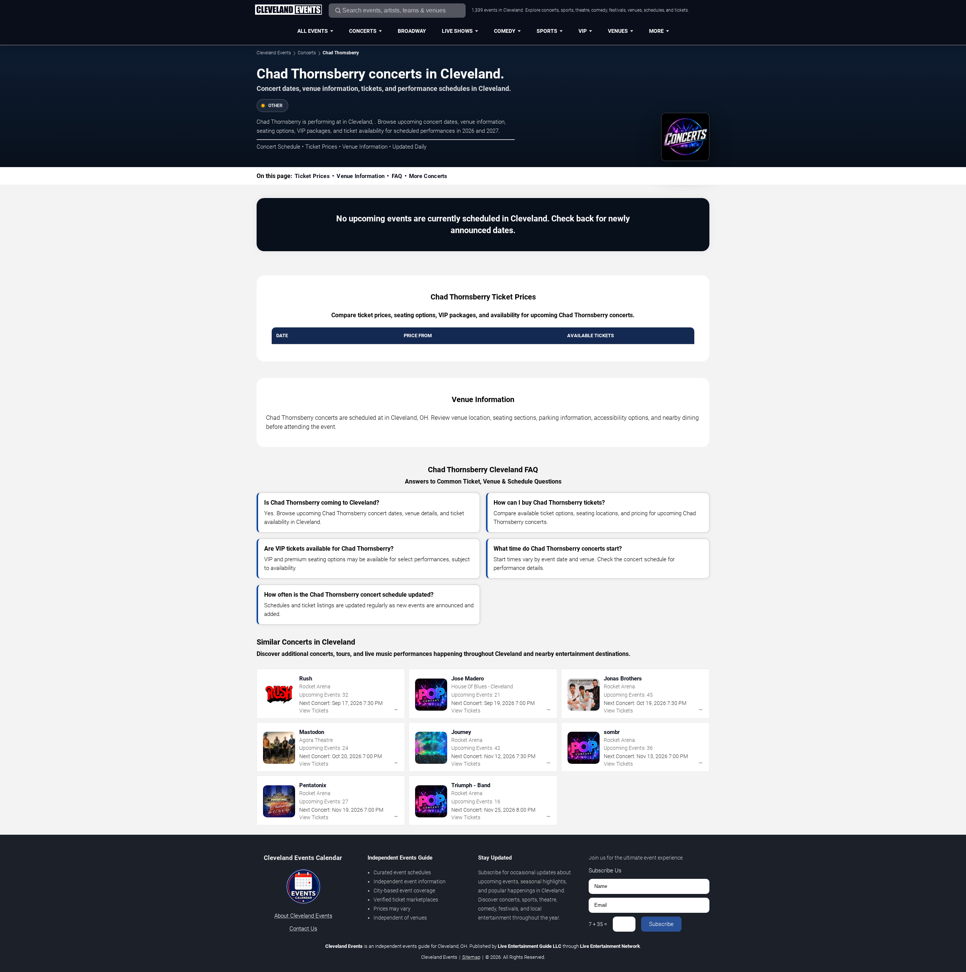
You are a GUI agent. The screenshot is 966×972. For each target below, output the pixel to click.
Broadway (412, 31)
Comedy (504, 31)
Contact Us (303, 928)
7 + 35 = (598, 924)
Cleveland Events (274, 52)
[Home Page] (288, 10)
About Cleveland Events (303, 915)
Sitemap (471, 957)
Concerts (363, 31)
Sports (547, 31)
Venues (618, 31)
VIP (582, 31)
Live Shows (457, 31)
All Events (312, 31)
